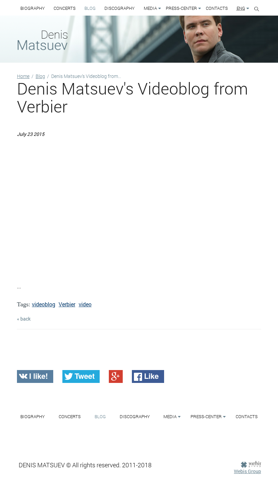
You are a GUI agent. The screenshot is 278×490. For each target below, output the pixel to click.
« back (24, 318)
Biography (32, 8)
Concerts (65, 8)
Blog (90, 8)
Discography (119, 8)
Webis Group (247, 471)
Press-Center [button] (181, 8)
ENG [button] (241, 8)
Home (23, 76)
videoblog (43, 304)
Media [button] (150, 8)
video (85, 304)
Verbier (67, 304)
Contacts (217, 8)
